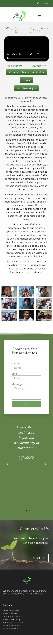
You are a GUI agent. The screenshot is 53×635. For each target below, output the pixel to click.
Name (15, 363)
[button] (39, 16)
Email (15, 373)
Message (17, 384)
